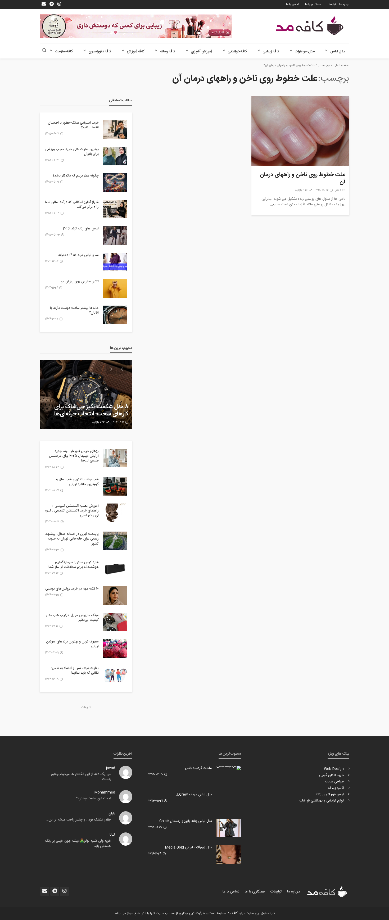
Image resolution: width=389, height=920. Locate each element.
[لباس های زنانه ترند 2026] (115, 235)
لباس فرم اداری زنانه (330, 794)
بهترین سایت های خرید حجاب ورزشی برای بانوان (72, 151)
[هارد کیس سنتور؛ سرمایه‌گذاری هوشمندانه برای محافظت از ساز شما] (115, 569)
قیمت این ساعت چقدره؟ (93, 798)
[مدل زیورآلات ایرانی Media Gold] (228, 854)
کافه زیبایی (271, 51)
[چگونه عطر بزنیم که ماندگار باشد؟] (115, 182)
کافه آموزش (135, 51)
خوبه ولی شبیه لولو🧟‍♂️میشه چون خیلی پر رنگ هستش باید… (78, 843)
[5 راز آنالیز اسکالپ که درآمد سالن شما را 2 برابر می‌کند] (115, 209)
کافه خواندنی (237, 51)
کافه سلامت (64, 51)
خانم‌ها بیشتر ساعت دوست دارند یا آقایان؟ (74, 310)
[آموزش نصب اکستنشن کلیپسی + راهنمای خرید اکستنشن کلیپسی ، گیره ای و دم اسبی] (115, 513)
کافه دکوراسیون (99, 51)
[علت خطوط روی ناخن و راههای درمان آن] (300, 131)
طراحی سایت (334, 782)
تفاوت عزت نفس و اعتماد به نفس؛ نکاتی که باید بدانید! (75, 670)
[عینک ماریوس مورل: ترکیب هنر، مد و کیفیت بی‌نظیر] (115, 622)
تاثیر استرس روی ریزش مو (80, 281)
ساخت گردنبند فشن (198, 768)
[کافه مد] (309, 25)
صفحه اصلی (341, 65)
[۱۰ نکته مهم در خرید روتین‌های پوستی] (115, 595)
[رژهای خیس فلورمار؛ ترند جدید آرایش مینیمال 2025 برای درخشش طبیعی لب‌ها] (115, 458)
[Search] (44, 51)
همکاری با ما (313, 4)
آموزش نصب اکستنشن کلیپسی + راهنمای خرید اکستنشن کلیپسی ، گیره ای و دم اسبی (72, 511)
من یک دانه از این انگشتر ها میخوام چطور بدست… (81, 776)
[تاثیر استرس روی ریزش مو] (115, 288)
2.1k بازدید (301, 190)
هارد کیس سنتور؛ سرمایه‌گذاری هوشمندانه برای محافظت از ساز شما (73, 564)
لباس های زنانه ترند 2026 (81, 228)
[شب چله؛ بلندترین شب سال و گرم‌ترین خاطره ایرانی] (115, 486)
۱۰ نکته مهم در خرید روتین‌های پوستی (72, 588)
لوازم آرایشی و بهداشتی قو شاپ (321, 801)
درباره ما (344, 4)
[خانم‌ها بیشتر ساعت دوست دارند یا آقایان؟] (115, 315)
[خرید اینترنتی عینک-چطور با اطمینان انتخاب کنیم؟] (115, 129)
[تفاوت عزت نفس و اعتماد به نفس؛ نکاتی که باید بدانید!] (115, 675)
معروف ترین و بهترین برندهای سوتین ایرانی (72, 644)
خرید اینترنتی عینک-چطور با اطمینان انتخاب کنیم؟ (73, 125)
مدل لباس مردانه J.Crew (194, 794)
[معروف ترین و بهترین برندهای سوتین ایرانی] (115, 648)
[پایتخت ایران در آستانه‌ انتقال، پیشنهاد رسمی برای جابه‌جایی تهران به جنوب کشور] (115, 541)
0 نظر (338, 190)
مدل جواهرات (305, 51)
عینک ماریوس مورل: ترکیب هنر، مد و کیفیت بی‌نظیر (72, 617)
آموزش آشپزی (201, 51)
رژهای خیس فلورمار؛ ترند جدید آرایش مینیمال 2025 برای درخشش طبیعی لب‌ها (74, 456)
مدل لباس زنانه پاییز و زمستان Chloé (185, 821)
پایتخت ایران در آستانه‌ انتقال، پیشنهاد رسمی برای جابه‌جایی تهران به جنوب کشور (72, 539)
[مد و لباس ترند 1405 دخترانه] (115, 262)
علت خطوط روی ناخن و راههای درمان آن (302, 178)
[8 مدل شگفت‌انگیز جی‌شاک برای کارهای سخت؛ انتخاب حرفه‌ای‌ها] (86, 394)
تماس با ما (292, 4)
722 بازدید (98, 422)
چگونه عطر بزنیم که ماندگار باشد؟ (76, 175)
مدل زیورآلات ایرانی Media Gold (188, 847)
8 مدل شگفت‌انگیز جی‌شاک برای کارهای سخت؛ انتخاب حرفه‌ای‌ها (91, 411)
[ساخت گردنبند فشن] (228, 768)
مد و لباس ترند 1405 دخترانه (78, 255)
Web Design (334, 769)
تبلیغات (331, 4)
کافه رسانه (167, 51)
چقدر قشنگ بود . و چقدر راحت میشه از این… (78, 820)
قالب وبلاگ (336, 788)
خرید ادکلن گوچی (331, 775)
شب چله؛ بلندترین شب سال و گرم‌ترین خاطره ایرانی (77, 482)
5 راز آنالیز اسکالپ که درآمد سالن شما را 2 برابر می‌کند (72, 204)
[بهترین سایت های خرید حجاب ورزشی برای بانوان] (115, 156)
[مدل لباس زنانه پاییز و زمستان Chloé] (228, 828)
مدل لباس (337, 51)
